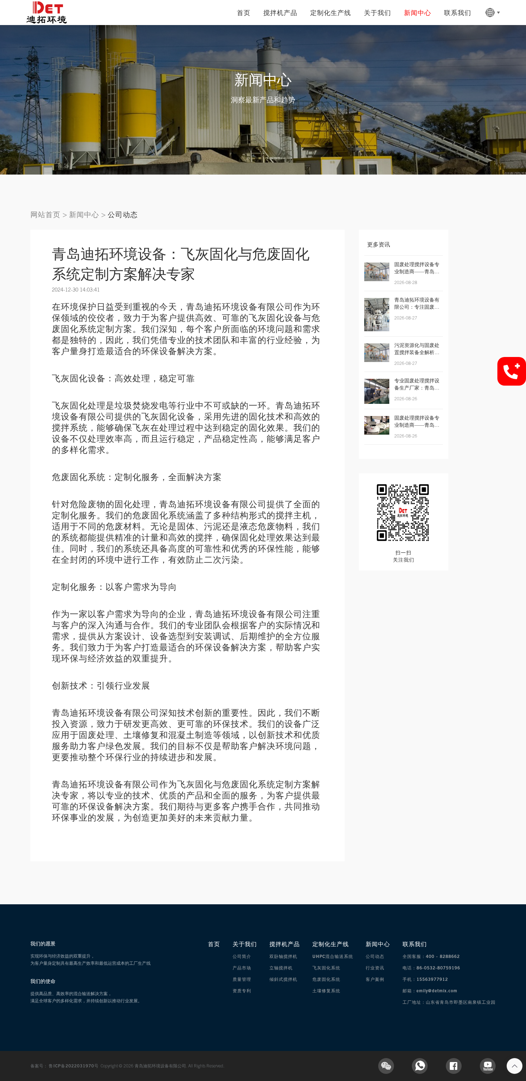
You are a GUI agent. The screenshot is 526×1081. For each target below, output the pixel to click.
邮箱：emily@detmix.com (430, 990)
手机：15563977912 (425, 979)
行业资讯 (375, 967)
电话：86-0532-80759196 (431, 967)
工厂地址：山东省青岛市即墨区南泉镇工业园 (449, 1002)
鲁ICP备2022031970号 (75, 1065)
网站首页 (45, 214)
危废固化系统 (326, 979)
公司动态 (123, 214)
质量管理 (242, 979)
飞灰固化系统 (326, 967)
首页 (243, 12)
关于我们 (377, 12)
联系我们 (457, 12)
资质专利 (242, 990)
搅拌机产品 (280, 12)
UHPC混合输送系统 (332, 956)
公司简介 (242, 956)
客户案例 (375, 979)
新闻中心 (417, 12)
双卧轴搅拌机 (283, 956)
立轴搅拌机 (281, 967)
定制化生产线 (330, 12)
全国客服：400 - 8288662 (431, 956)
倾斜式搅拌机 (283, 979)
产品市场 (242, 967)
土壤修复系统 (326, 990)
